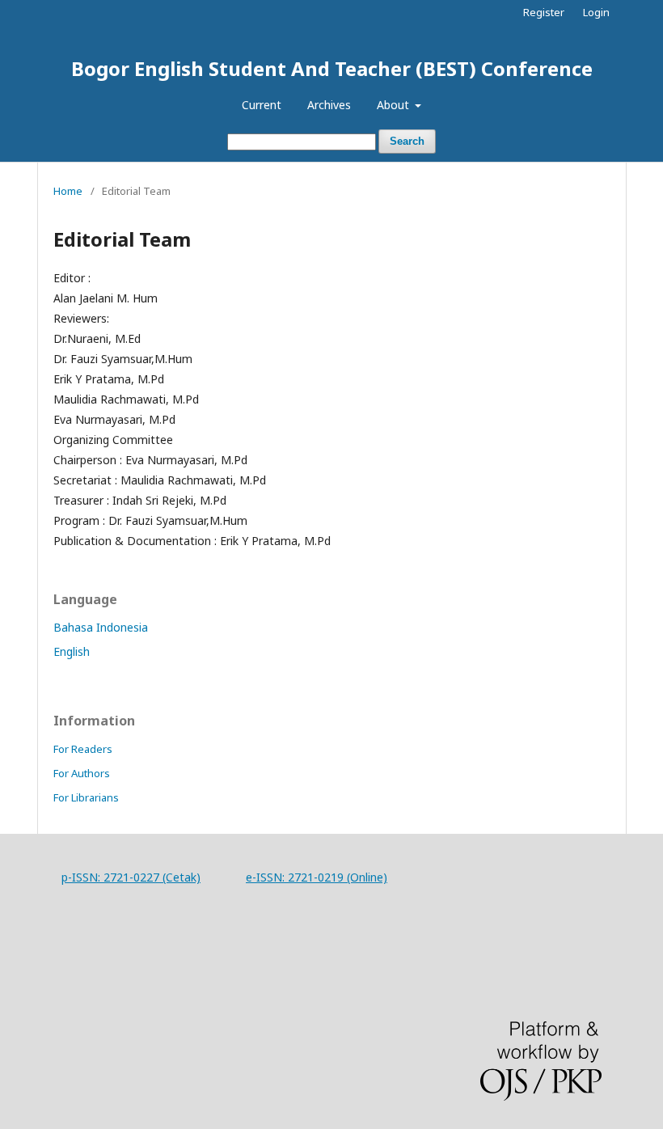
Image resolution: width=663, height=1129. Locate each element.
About (394, 104)
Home (67, 191)
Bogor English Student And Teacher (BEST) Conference (332, 68)
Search (407, 141)
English (71, 651)
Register (543, 12)
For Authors (81, 773)
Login (596, 12)
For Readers (82, 749)
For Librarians (86, 797)
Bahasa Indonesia (100, 627)
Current (261, 104)
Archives (329, 104)
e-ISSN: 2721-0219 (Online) (316, 877)
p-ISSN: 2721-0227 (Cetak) (131, 877)
